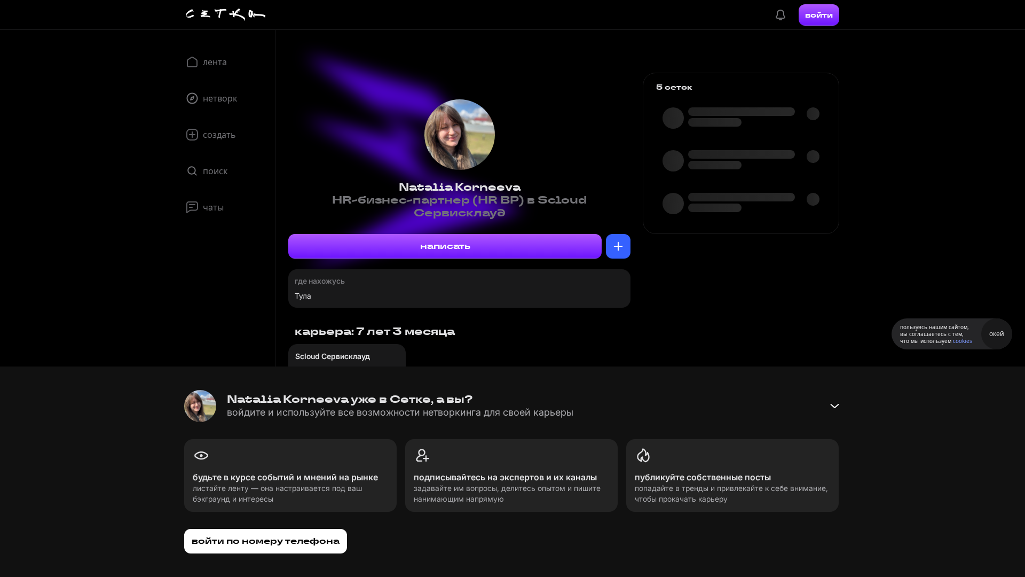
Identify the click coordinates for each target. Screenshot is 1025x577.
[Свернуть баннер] (834, 406)
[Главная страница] (226, 15)
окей (996, 333)
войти (819, 15)
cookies (962, 341)
